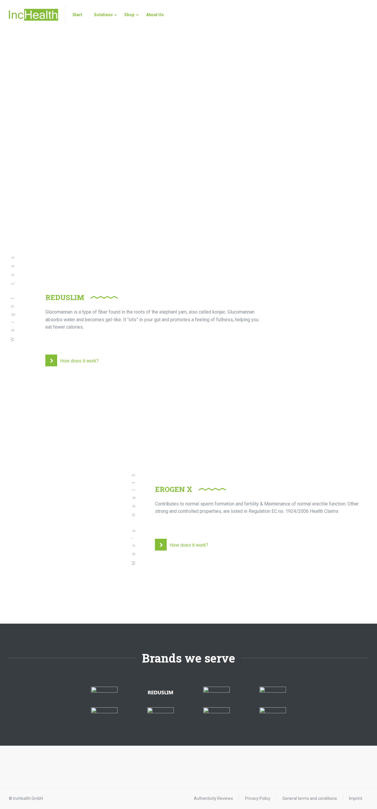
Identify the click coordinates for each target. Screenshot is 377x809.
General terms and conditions (309, 798)
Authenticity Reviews (213, 798)
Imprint (355, 798)
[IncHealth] (33, 14)
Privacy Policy (257, 798)
